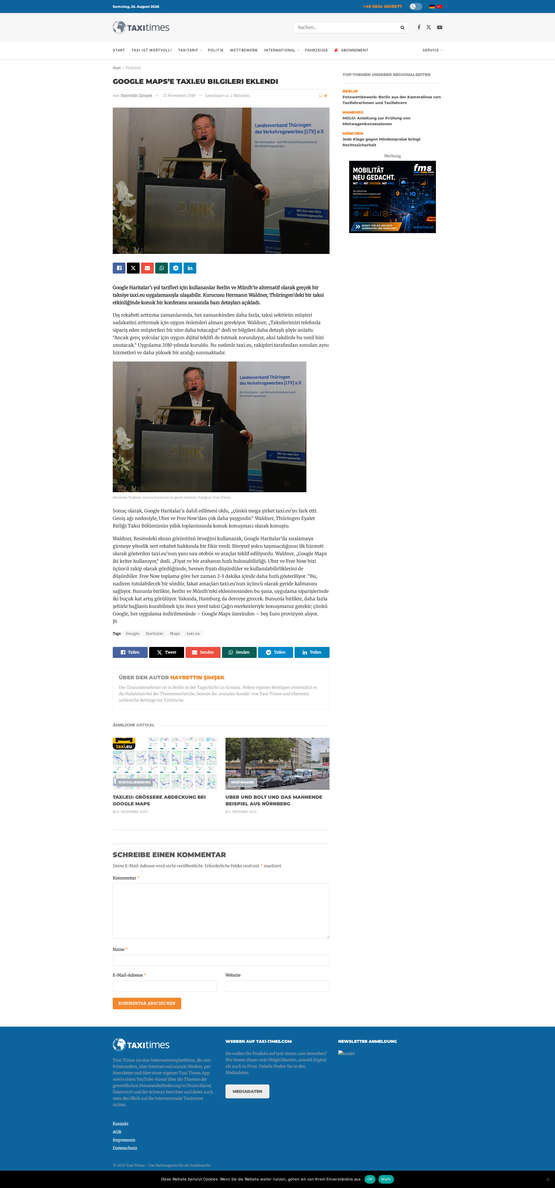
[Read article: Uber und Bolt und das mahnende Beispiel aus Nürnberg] (277, 764)
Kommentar (126, 878)
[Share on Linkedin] (190, 268)
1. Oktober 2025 (242, 812)
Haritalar (154, 633)
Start (119, 50)
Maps (175, 633)
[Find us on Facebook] (418, 27)
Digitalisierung (135, 782)
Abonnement (355, 50)
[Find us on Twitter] (428, 27)
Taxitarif (188, 50)
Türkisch (133, 68)
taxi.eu (193, 633)
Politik (216, 50)
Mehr (386, 1179)
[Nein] (548, 1179)
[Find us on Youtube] (439, 27)
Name (120, 949)
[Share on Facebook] (119, 268)
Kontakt (120, 1123)
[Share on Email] (147, 268)
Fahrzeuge (316, 50)
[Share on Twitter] (133, 268)
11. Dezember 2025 (131, 812)
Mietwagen (242, 782)
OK (370, 1179)
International (280, 50)
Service (431, 50)
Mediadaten (247, 1091)
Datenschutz (125, 1148)
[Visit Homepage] (141, 27)
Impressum (124, 1140)
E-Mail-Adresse (130, 975)
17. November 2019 (179, 95)
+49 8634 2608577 (382, 6)
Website (232, 975)
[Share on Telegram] (175, 268)
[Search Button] (403, 27)
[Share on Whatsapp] (161, 268)
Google (132, 633)
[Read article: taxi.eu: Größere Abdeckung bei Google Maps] (165, 764)
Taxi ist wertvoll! (152, 50)
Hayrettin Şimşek (136, 95)
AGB (117, 1131)
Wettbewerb (244, 50)
